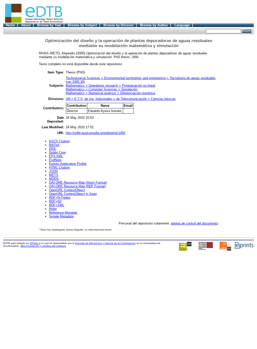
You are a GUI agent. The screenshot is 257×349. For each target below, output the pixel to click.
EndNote (55, 160)
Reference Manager (63, 212)
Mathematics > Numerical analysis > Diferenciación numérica (110, 93)
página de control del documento (194, 223)
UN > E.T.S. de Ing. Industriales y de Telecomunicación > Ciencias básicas (121, 99)
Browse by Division (118, 25)
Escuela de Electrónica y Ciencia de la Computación (105, 243)
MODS (54, 179)
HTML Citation (59, 167)
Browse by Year (49, 25)
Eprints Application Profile (67, 164)
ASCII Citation (59, 141)
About (26, 25)
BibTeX (54, 145)
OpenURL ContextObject (67, 190)
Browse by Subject (82, 25)
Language (182, 25)
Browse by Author (154, 25)
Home (10, 25)
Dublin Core (57, 152)
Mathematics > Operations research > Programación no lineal (110, 85)
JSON (53, 171)
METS (53, 175)
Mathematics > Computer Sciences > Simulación (101, 89)
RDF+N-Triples (60, 197)
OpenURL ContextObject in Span (73, 194)
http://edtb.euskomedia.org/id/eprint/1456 (95, 133)
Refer (53, 209)
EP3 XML (56, 156)
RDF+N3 (55, 201)
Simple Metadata (61, 216)
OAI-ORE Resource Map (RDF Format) (77, 186)
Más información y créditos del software (43, 246)
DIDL (52, 149)
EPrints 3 (35, 243)
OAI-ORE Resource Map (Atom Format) (78, 182)
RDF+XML (56, 205)
